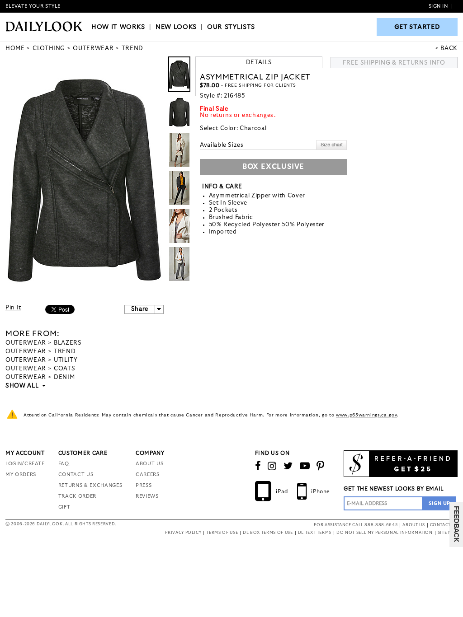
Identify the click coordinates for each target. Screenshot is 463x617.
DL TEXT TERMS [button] (314, 533)
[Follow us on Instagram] (272, 466)
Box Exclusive (273, 166)
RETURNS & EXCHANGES (90, 485)
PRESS (143, 485)
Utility (66, 360)
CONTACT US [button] (444, 525)
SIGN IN (438, 6)
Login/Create (25, 463)
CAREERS (148, 474)
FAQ (63, 463)
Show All (22, 386)
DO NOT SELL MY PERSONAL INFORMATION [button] (384, 533)
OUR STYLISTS (231, 27)
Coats (64, 369)
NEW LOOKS (176, 27)
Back (449, 48)
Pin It (13, 308)
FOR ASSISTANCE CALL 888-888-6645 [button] (355, 525)
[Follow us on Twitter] (288, 466)
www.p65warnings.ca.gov (366, 415)
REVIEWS (147, 496)
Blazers (68, 343)
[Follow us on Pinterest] (321, 466)
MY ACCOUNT (25, 453)
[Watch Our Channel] (305, 466)
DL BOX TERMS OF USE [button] (268, 533)
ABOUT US (149, 463)
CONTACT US (76, 474)
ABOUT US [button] (413, 525)
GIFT (64, 507)
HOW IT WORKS (118, 27)
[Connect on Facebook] (258, 466)
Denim (64, 377)
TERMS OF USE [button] (222, 533)
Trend (65, 352)
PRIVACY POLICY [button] (183, 533)
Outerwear (25, 343)
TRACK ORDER (77, 496)
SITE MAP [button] (448, 533)
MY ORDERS (20, 474)
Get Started (417, 27)
